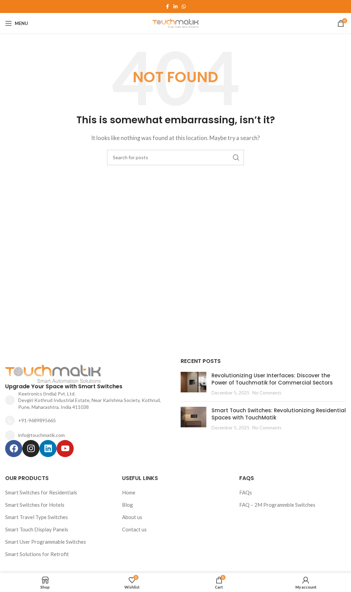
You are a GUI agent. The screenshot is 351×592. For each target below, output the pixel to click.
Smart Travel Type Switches (36, 517)
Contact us (134, 529)
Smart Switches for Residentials (41, 492)
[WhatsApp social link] (184, 6)
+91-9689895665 (37, 420)
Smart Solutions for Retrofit (37, 554)
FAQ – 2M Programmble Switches (277, 505)
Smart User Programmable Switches (45, 542)
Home (128, 492)
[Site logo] (175, 23)
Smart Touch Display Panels (36, 529)
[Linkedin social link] (175, 6)
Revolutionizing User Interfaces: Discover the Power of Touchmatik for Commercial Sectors (272, 379)
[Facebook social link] (167, 6)
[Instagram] (30, 448)
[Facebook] (13, 448)
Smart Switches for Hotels (34, 505)
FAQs (245, 492)
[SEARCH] (236, 157)
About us (132, 517)
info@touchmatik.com (41, 435)
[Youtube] (65, 448)
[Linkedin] (48, 448)
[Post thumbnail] (193, 384)
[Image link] (68, 373)
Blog (127, 505)
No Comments (266, 392)
